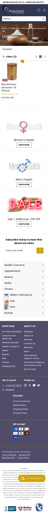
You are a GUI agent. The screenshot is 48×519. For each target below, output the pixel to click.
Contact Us (29, 343)
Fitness (5, 362)
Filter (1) (11, 56)
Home (5, 28)
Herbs (5, 350)
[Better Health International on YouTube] (34, 385)
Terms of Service (21, 401)
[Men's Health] (24, 165)
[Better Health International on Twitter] (38, 385)
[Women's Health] (24, 125)
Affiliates (28, 331)
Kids (4, 358)
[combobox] (24, 18)
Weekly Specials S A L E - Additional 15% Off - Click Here (24, 3)
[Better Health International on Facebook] (29, 385)
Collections (15, 28)
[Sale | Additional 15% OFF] (24, 204)
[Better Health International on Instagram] (25, 385)
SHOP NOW (23, 145)
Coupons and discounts (9, 337)
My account (30, 369)
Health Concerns (10, 346)
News (26, 351)
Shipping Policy (20, 409)
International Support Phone (31, 357)
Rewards (28, 347)
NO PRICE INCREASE (12, 331)
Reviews (28, 339)
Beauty (5, 354)
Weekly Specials (10, 342)
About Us (28, 335)
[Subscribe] (40, 250)
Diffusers (26, 28)
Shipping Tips (9, 366)
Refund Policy (20, 405)
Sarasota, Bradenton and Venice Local (34, 364)
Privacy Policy (20, 413)
